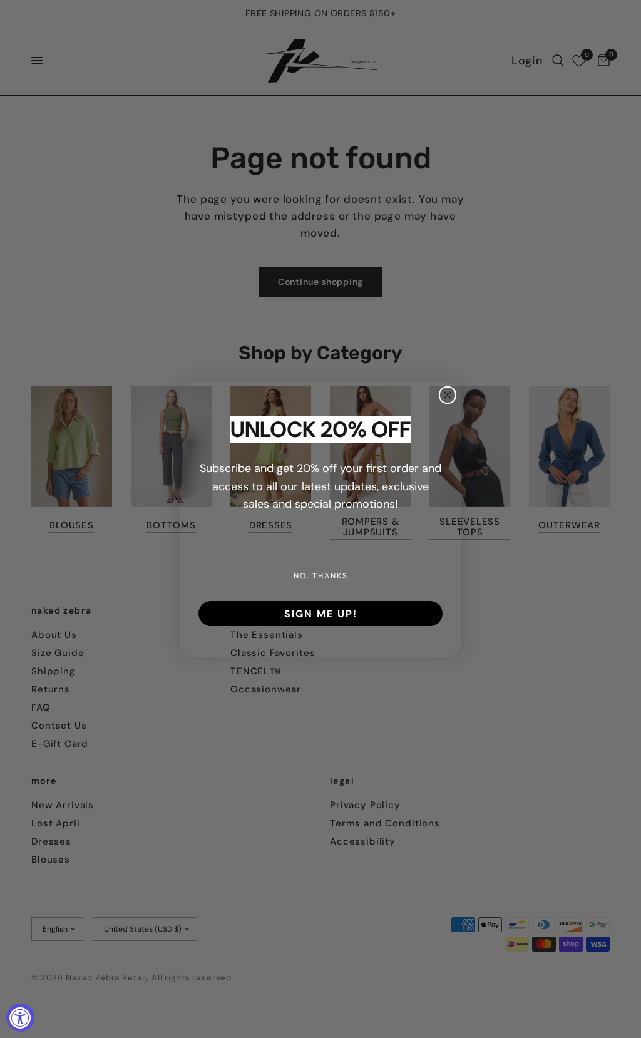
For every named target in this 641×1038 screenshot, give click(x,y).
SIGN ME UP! (320, 613)
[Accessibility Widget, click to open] (20, 1018)
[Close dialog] (447, 395)
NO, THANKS (321, 575)
